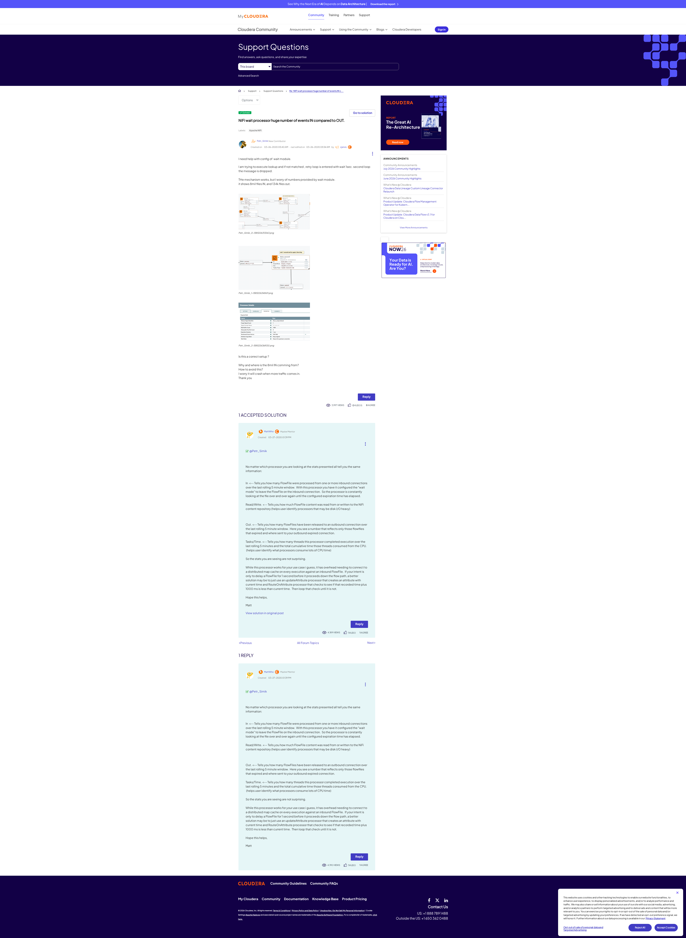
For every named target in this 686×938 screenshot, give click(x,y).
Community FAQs (324, 883)
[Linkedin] (446, 900)
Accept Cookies (666, 927)
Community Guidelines (288, 883)
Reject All (640, 927)
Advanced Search (248, 75)
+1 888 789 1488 (435, 913)
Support (364, 15)
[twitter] (437, 900)
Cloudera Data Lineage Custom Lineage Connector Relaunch (413, 190)
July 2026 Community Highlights (401, 168)
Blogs (380, 29)
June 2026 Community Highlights (402, 178)
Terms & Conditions (281, 910)
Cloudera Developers (406, 29)
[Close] (677, 893)
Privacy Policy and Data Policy (305, 910)
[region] (620, 912)
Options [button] (247, 100)
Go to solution (362, 113)
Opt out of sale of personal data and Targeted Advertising (583, 929)
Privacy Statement (655, 918)
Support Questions (273, 91)
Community (316, 15)
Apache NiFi (255, 130)
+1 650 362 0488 (434, 918)
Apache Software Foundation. (330, 915)
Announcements (301, 29)
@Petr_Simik (258, 451)
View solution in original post (265, 613)
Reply (366, 396)
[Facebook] (429, 900)
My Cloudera (248, 899)
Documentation (296, 899)
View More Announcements (413, 227)
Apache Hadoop (253, 915)
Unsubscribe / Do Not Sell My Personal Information (342, 910)
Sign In (442, 29)
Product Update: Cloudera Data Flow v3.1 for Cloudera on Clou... (409, 216)
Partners (349, 15)
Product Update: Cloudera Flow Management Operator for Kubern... (409, 203)
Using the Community (353, 29)
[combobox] (335, 66)
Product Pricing (354, 899)
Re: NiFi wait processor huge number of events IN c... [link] (316, 91)
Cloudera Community (258, 29)
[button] (371, 153)
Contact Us (438, 907)
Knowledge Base (325, 899)
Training (334, 15)
